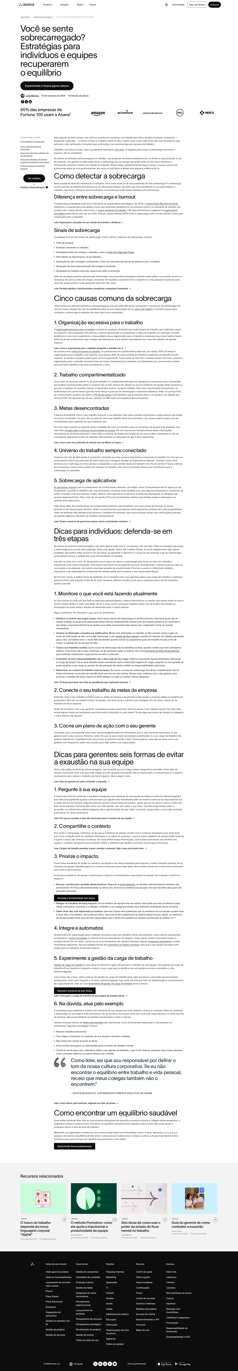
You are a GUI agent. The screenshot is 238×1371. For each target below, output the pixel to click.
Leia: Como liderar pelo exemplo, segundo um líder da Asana (85, 1103)
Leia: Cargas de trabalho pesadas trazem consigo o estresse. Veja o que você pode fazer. (99, 848)
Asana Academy (144, 1282)
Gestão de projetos (55, 1329)
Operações (111, 1282)
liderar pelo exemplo (93, 1022)
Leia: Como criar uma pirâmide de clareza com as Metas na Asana (87, 442)
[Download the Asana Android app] (183, 1364)
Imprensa (170, 1303)
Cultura (170, 1298)
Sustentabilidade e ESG (178, 1337)
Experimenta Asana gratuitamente (74, 1146)
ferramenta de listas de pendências (161, 651)
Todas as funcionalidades (58, 1277)
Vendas (110, 1298)
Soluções (64, 5)
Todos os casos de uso (87, 1340)
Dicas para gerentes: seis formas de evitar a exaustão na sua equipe (34, 160)
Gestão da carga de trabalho (68, 965)
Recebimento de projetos (88, 1329)
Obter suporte (143, 1277)
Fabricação (111, 1324)
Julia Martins (32, 95)
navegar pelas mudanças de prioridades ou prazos (89, 430)
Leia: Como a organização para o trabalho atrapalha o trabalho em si (88, 348)
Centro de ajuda (144, 1271)
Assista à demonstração (32, 187)
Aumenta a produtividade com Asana (76, 898)
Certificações (142, 1287)
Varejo (109, 1309)
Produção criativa (84, 1282)
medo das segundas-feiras (120, 252)
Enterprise (51, 1307)
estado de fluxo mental (127, 636)
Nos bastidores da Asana (178, 1293)
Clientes (170, 1282)
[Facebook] (110, 1364)
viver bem (119, 149)
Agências (111, 1338)
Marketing (111, 1277)
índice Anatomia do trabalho (112, 210)
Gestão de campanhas (87, 1271)
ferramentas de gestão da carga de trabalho (110, 983)
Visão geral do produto (57, 1271)
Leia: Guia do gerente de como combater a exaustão (80, 781)
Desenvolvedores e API (147, 1319)
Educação (111, 1319)
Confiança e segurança (178, 1317)
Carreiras (170, 1287)
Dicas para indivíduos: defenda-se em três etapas (34, 154)
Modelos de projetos (146, 1309)
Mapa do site (142, 1330)
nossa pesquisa (127, 884)
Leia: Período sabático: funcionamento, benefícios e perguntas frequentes (91, 288)
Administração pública (117, 1314)
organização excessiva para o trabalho (75, 329)
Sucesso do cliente (145, 1314)
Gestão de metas (84, 1287)
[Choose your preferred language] (166, 5)
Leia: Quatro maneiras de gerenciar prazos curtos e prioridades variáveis (91, 521)
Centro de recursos (145, 1298)
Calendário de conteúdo (88, 1277)
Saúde (109, 1303)
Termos (130, 1364)
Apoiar (80, 5)
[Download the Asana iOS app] (164, 1364)
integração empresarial (159, 941)
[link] (25, 17)
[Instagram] (105, 1364)
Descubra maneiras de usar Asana (74, 990)
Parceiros (140, 1324)
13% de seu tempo (102, 394)
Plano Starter (52, 1296)
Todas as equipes (115, 1344)
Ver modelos (34, 178)
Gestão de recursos (55, 1335)
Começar (214, 5)
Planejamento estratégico (88, 1324)
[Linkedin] (100, 1364)
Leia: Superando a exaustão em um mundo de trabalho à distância (87, 222)
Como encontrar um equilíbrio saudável (32, 167)
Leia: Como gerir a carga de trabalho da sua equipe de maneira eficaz (89, 995)
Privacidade (172, 1323)
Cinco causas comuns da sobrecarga (30, 147)
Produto (110, 1293)
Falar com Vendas (197, 5)
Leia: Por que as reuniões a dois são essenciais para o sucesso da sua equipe (93, 818)
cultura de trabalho (143, 309)
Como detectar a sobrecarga (32, 142)
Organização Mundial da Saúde (162, 203)
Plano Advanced (54, 1301)
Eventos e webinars (145, 1303)
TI (107, 1287)
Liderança (171, 1277)
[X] (95, 1364)
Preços (93, 5)
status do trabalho (78, 938)
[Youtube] (115, 1364)
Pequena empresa (115, 1271)
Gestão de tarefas (85, 1335)
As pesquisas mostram (65, 487)
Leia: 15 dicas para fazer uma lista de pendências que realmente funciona (91, 682)
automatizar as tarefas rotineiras (123, 944)
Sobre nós (171, 1271)
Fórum (139, 1293)
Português (78, 1364)
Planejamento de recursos (89, 1319)
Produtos (48, 5)
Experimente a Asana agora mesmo (47, 85)
